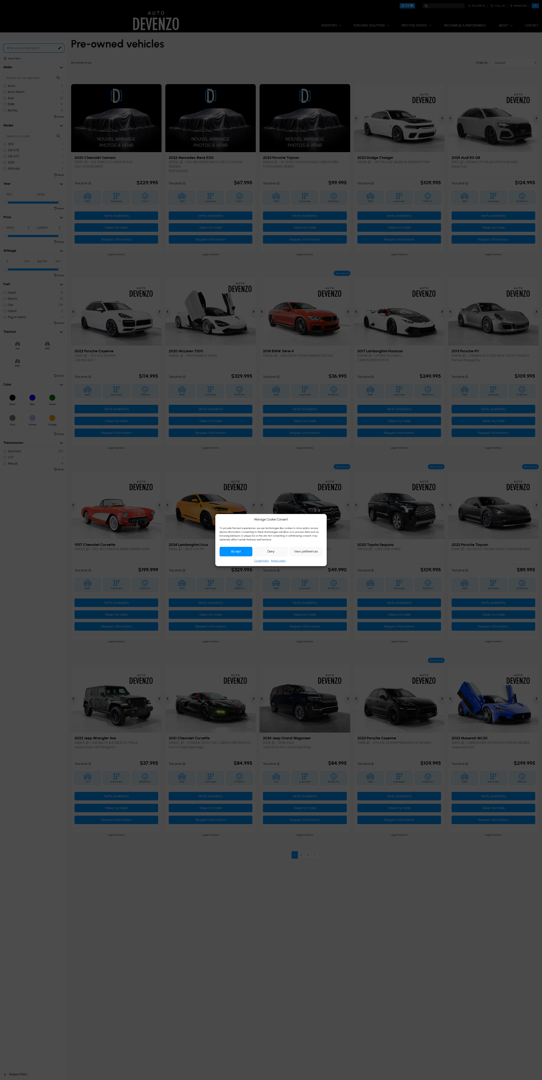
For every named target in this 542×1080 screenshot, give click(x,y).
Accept (236, 551)
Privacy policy (278, 560)
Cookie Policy (261, 560)
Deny (271, 551)
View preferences (306, 551)
